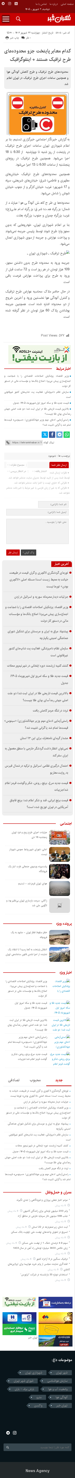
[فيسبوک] (52, 434)
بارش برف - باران (24, 1389)
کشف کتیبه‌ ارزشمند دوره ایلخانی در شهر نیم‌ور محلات (37, 665)
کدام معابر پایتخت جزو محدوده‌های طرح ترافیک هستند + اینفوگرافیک (37, 55)
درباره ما (54, 4)
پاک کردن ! (28, 553)
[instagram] (9, 3)
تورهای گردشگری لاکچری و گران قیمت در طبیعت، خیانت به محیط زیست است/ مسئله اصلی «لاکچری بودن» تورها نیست (38, 579)
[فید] (16, 3)
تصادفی (14, 1080)
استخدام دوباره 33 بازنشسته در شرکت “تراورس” (44, 1275)
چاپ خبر (14, 38)
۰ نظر (28, 38)
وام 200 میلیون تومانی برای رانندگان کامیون (45, 1211)
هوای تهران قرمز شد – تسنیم (32, 884)
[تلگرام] (59, 434)
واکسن (38, 1405)
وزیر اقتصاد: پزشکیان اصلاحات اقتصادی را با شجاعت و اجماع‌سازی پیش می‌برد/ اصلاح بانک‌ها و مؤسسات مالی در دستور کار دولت (37, 381)
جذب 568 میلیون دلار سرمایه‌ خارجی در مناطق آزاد (43, 1216)
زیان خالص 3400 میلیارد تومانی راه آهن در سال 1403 (40, 1248)
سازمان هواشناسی (57, 1380)
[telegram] (3, 3)
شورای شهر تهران (23, 1380)
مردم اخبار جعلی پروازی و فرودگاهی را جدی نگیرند (42, 1200)
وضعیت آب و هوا (58, 1389)
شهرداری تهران (33, 1372)
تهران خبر (62, 1405)
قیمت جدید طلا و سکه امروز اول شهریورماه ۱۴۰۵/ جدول (41, 403)
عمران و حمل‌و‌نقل (58, 1192)
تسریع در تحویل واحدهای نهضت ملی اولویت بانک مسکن (39, 1232)
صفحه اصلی (67, 4)
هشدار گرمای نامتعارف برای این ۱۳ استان (44, 738)
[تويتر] (45, 434)
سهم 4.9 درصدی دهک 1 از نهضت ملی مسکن (45, 1243)
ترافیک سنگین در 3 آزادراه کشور (52, 1259)
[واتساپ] (67, 434)
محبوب (35, 1080)
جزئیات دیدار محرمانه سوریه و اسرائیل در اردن (41, 596)
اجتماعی (66, 823)
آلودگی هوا (62, 1397)
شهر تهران (62, 1372)
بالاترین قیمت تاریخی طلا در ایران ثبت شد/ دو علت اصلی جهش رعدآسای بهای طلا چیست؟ (27, 1025)
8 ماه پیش (60, 1205)
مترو (39, 1397)
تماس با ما (41, 4)
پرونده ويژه (64, 923)
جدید (58, 1080)
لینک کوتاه (49, 443)
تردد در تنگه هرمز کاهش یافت (50, 710)
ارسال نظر (13, 553)
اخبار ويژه (66, 972)
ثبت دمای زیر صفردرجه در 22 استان (50, 1227)
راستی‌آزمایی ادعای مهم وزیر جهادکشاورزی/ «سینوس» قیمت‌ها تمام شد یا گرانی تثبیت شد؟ (27, 1042)
